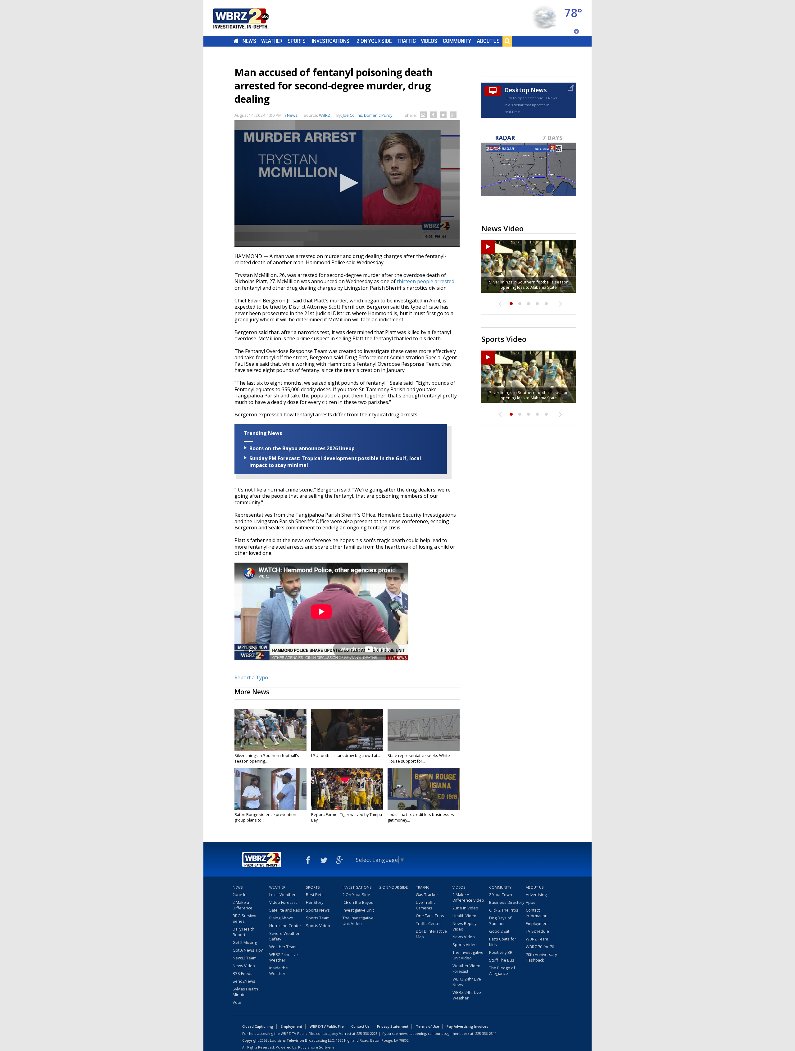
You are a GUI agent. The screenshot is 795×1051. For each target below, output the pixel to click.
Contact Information (536, 912)
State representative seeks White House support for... (419, 758)
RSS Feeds (242, 973)
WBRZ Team (537, 939)
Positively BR (500, 952)
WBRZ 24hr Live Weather (283, 957)
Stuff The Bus (501, 960)
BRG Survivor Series (245, 918)
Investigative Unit (358, 910)
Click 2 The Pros (503, 910)
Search (507, 41)
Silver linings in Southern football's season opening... (266, 758)
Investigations (331, 41)
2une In (240, 894)
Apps (530, 902)
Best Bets (315, 894)
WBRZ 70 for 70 (540, 946)
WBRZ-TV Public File (327, 1026)
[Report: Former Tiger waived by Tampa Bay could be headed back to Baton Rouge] (347, 789)
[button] (347, 183)
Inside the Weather (278, 970)
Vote (237, 1002)
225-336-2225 (366, 1033)
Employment (537, 923)
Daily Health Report (243, 931)
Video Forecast (283, 902)
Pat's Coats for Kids (502, 941)
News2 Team (245, 958)
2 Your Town (500, 894)
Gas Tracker (427, 894)
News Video (244, 965)
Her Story (314, 902)
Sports (297, 41)
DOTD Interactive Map (431, 934)
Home (235, 41)
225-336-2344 (485, 1033)
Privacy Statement (392, 1026)
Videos (429, 41)
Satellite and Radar (286, 910)
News (249, 41)
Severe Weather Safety (284, 936)
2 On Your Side (374, 41)
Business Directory (506, 902)
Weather (271, 41)
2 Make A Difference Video (468, 897)
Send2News (244, 981)
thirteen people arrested (425, 281)
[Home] (248, 17)
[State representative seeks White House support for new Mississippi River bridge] (424, 730)
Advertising (536, 894)
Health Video (464, 915)
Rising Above (281, 918)
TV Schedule (537, 931)
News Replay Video (464, 926)
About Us (488, 41)
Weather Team (283, 946)
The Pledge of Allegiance (502, 970)
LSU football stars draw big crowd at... (345, 755)
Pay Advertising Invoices (467, 1026)
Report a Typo (251, 677)
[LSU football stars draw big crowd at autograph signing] (347, 730)
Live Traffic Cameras (425, 905)
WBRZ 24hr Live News (466, 981)
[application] (347, 183)
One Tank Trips (430, 915)
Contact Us (360, 1026)
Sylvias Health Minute (245, 991)
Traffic (407, 41)
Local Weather (282, 894)
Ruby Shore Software (316, 1047)
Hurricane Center (285, 925)
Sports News (318, 910)
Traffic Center (428, 923)
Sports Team (317, 918)
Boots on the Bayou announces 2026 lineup (302, 448)
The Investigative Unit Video (358, 920)
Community (457, 41)
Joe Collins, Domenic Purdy (368, 115)
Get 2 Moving (245, 942)
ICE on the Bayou (358, 902)
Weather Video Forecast (466, 968)
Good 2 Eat (499, 931)
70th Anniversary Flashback (541, 957)
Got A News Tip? (248, 950)
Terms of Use (427, 1026)
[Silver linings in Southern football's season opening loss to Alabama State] (270, 730)
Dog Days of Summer (500, 920)
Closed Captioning (257, 1026)
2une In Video (465, 908)
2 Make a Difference (242, 905)
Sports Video (318, 925)
